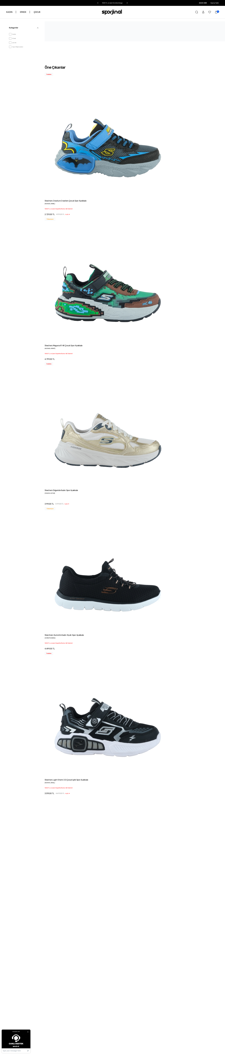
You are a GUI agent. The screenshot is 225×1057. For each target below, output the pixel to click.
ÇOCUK (37, 12)
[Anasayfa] (112, 12)
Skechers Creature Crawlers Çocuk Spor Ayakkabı (65, 201)
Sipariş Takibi (214, 3)
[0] (216, 12)
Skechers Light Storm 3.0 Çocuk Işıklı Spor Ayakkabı (66, 780)
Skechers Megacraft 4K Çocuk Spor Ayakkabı (63, 345)
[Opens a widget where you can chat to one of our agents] (16, 1041)
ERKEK (23, 12)
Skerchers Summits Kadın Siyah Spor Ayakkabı (64, 635)
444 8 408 (203, 3)
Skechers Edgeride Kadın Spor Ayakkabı (61, 490)
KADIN (9, 12)
